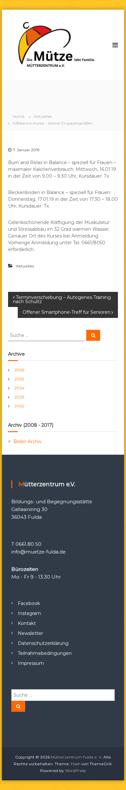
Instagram (29, 613)
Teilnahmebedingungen (45, 653)
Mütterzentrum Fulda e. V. (76, 757)
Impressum (31, 663)
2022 (19, 406)
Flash (75, 763)
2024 (20, 388)
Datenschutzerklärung (43, 643)
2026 (19, 369)
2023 (19, 397)
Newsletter (30, 633)
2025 (19, 378)
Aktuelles (43, 116)
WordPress (75, 770)
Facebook (29, 603)
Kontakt (27, 623)
